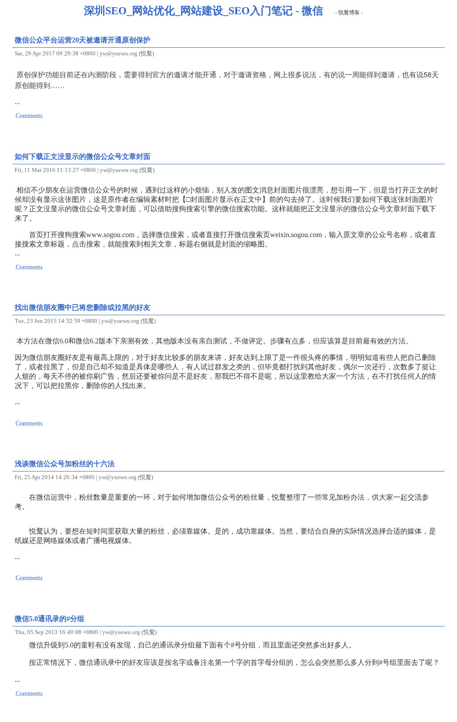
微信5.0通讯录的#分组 (49, 618)
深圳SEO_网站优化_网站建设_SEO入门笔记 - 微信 (203, 11)
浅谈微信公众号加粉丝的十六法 (65, 463)
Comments (29, 115)
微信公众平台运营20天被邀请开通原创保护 (82, 40)
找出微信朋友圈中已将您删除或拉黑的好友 (82, 307)
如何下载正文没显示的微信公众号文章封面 (82, 156)
